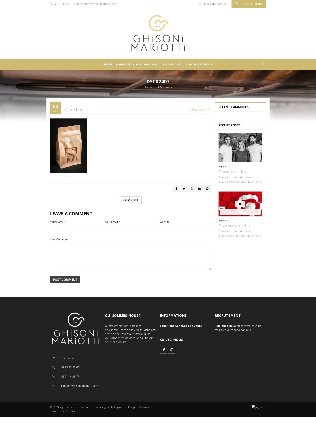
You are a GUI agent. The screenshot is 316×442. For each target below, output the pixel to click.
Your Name (58, 222)
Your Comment (59, 239)
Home (148, 87)
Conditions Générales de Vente (181, 326)
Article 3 (223, 167)
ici (250, 330)
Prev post (130, 200)
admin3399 (204, 110)
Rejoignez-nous (225, 326)
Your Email (112, 222)
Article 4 (223, 221)
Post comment (65, 280)
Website (165, 222)
